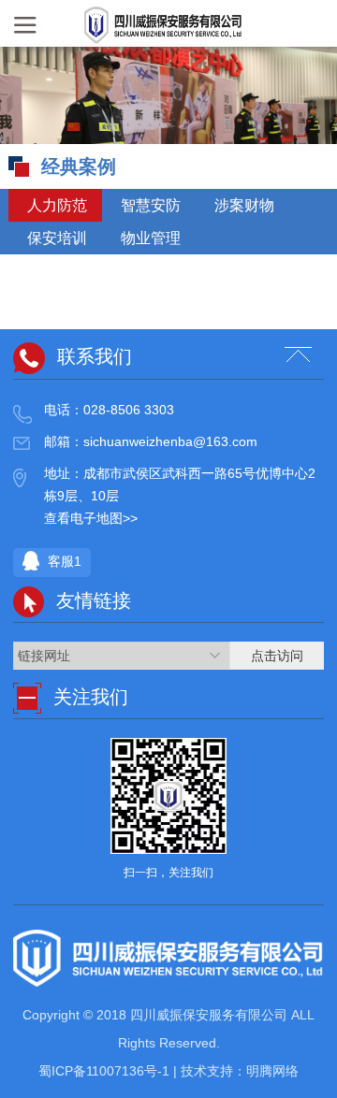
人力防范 (55, 205)
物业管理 (149, 238)
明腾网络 (272, 1070)
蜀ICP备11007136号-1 (105, 1070)
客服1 (62, 562)
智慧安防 (149, 205)
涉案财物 (242, 205)
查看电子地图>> (91, 518)
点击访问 (277, 655)
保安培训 (55, 238)
